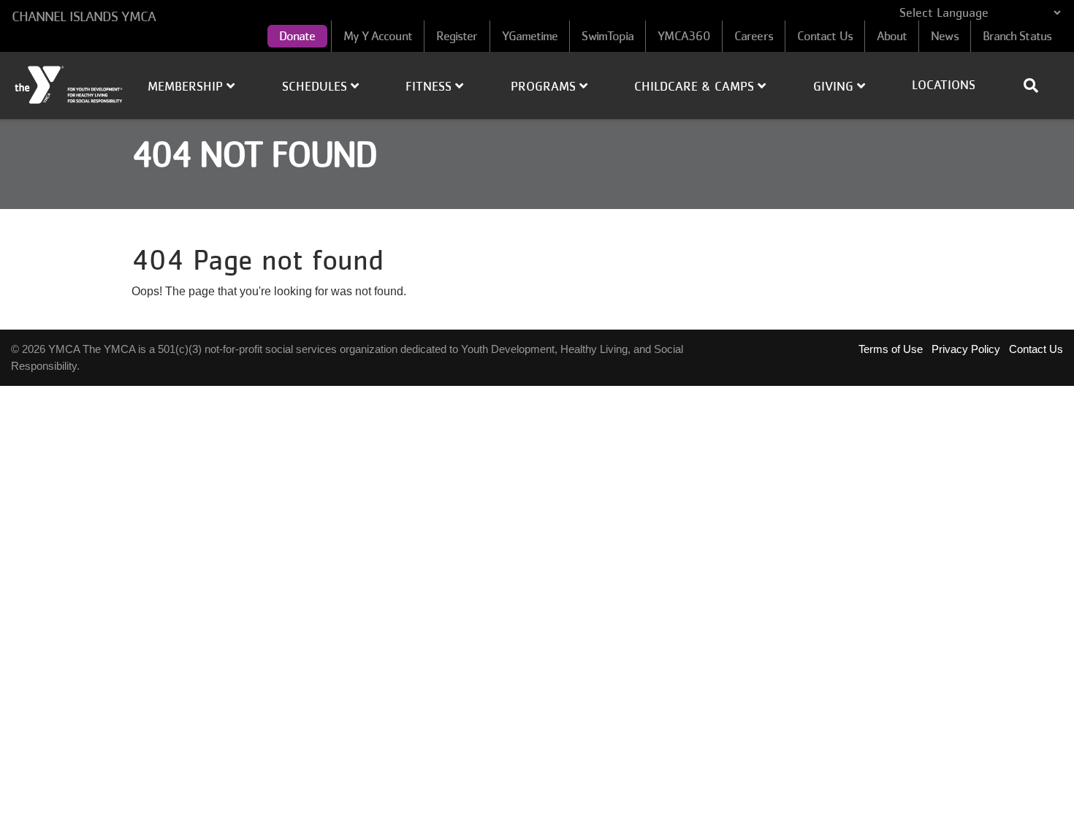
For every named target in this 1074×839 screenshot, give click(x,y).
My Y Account (377, 36)
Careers (753, 36)
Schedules (316, 86)
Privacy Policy (966, 349)
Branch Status (1017, 36)
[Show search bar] (1037, 85)
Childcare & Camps (696, 86)
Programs (545, 86)
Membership (187, 86)
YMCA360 (684, 36)
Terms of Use (890, 349)
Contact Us (825, 36)
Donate (297, 36)
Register (457, 36)
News (944, 36)
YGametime (530, 36)
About (892, 36)
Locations (943, 84)
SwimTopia (607, 36)
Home (69, 85)
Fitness (430, 86)
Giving (835, 86)
